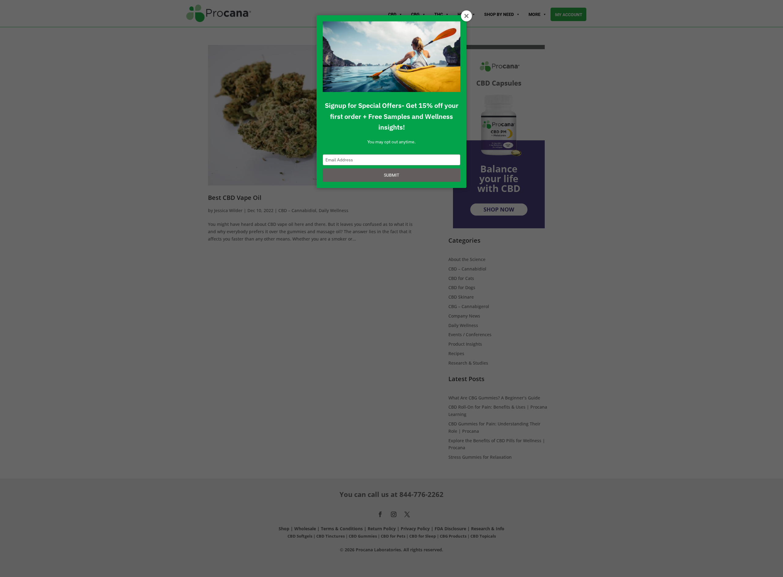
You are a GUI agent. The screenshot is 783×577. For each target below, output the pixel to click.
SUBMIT (391, 175)
